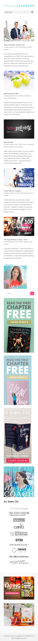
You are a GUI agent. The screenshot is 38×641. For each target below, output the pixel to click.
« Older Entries (8, 264)
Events (25, 47)
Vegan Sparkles (9, 47)
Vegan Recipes (12, 98)
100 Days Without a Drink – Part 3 (16, 240)
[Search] (32, 293)
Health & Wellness (9, 147)
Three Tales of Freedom (12, 191)
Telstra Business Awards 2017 (14, 45)
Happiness (31, 144)
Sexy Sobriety (8, 142)
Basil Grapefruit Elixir (11, 93)
